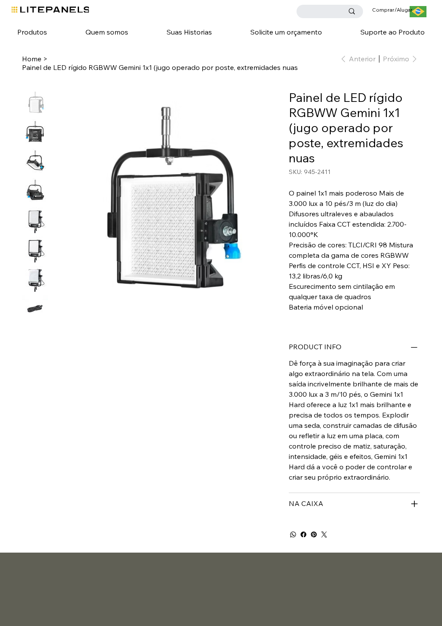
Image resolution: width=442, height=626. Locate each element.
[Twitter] (324, 534)
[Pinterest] (313, 534)
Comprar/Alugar (392, 9)
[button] (32, 32)
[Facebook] (303, 534)
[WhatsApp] (293, 534)
